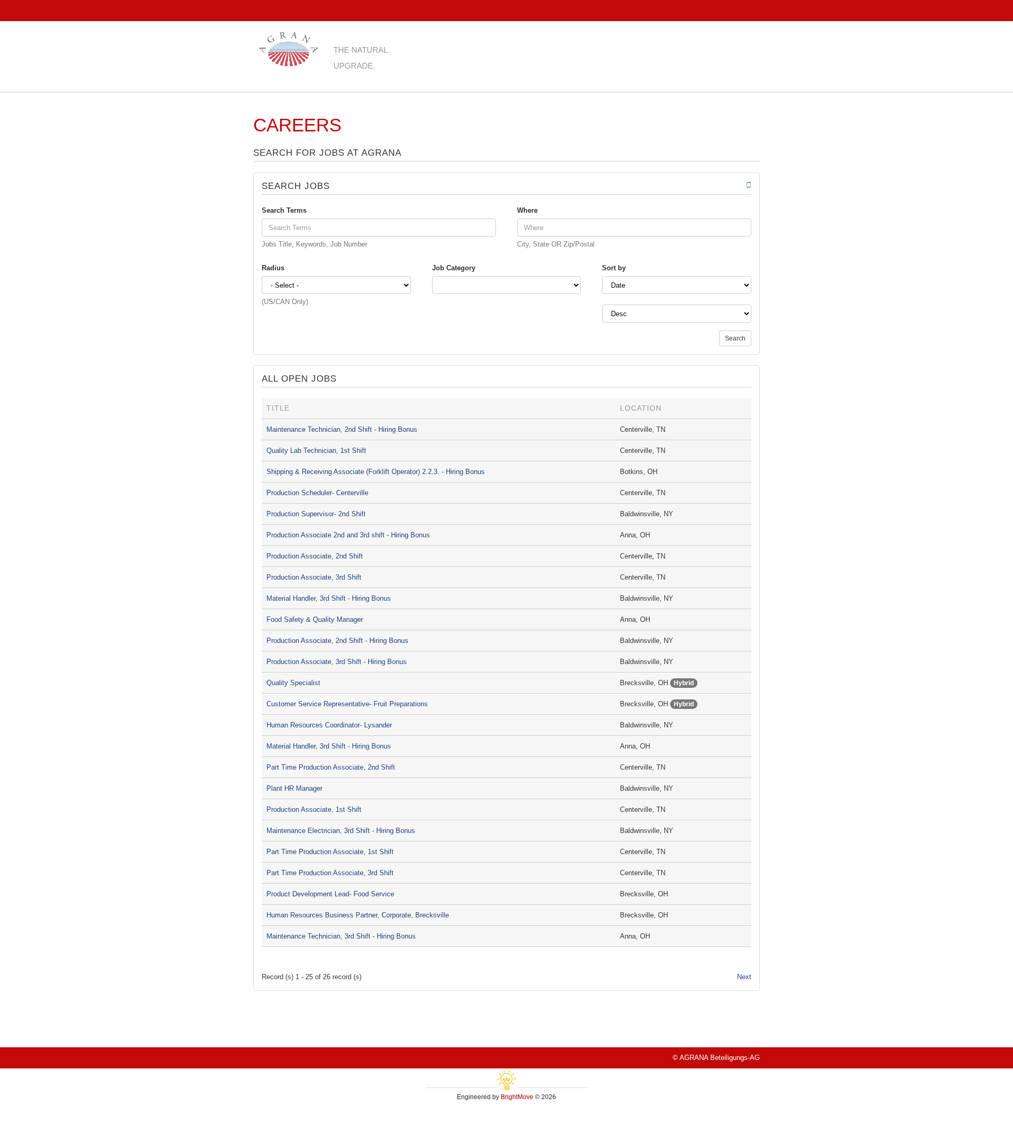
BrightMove (517, 1097)
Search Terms (284, 210)
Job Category (453, 268)
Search (735, 338)
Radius (273, 268)
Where (527, 210)
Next (744, 977)
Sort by (614, 268)
